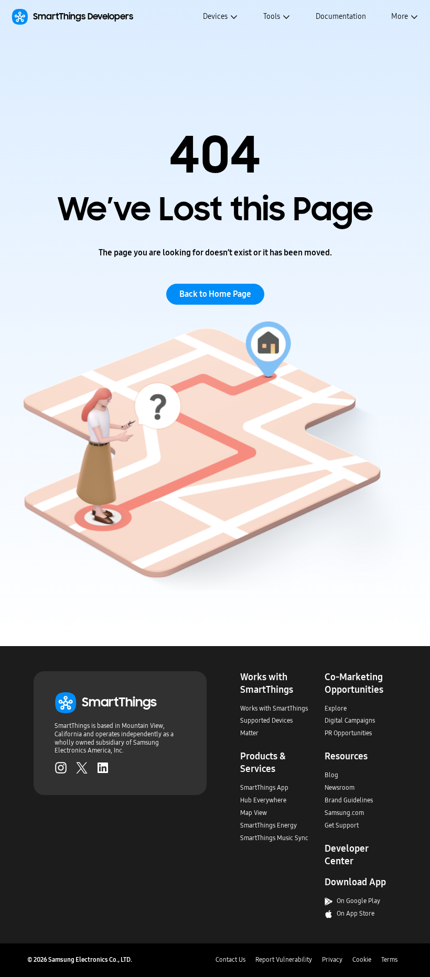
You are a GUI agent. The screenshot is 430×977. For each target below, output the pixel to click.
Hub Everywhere (263, 800)
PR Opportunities (348, 733)
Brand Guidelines (349, 800)
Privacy (332, 959)
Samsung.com (344, 813)
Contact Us (230, 959)
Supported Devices (266, 720)
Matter (249, 733)
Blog (331, 775)
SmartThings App (264, 787)
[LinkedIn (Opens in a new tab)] (102, 767)
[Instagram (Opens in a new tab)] (61, 767)
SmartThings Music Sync (274, 838)
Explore (336, 708)
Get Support (342, 825)
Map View (253, 813)
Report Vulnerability (283, 959)
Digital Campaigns (350, 720)
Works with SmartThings (274, 708)
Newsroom (339, 787)
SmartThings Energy (268, 825)
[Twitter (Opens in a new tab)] (82, 767)
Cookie (361, 959)
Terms (389, 959)
